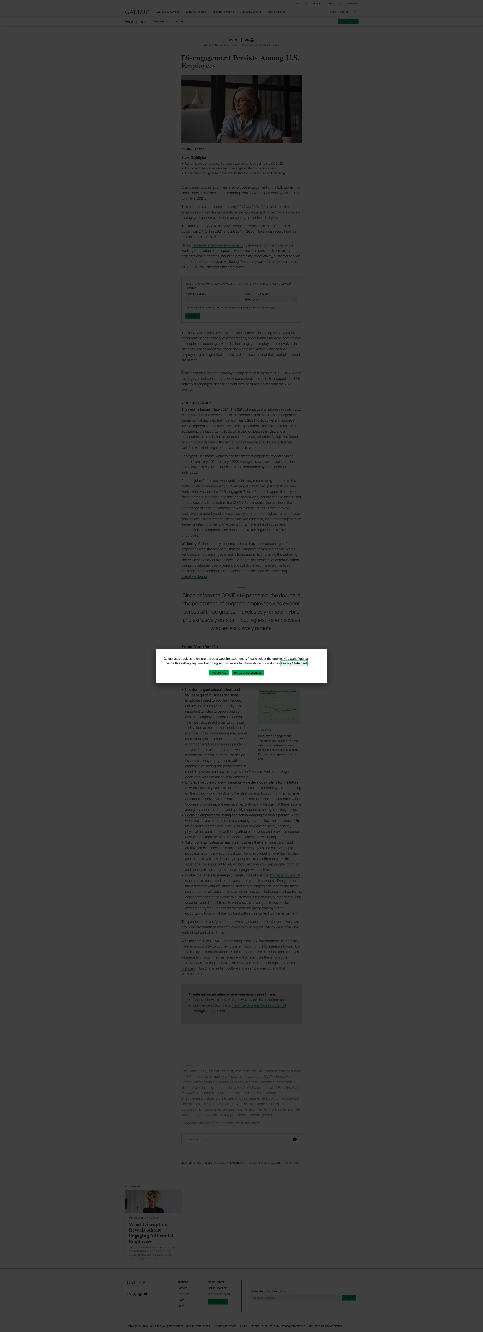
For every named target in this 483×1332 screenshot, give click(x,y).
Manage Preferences (248, 672)
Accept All (219, 672)
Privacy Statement (294, 663)
